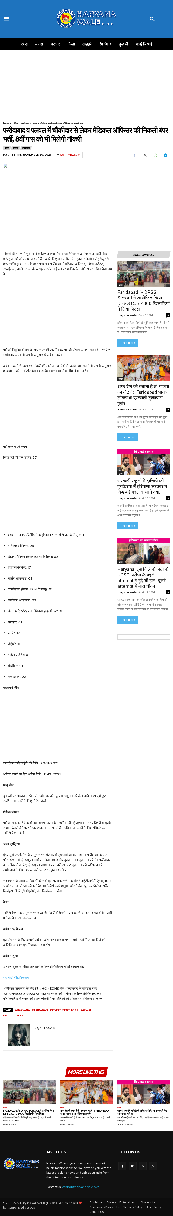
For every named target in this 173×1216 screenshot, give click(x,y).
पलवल (15, 148)
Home (7, 123)
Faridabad (40, 1010)
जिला (16, 123)
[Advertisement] (86, 83)
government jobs (64, 1010)
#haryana (22, 1010)
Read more (128, 343)
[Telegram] (165, 155)
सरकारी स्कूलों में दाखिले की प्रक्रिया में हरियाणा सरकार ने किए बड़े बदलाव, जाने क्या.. (142, 486)
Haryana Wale (127, 315)
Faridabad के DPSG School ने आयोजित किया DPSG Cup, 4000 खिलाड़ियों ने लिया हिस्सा (143, 301)
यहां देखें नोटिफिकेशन (16, 977)
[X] (144, 155)
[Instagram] (133, 1166)
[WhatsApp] (154, 155)
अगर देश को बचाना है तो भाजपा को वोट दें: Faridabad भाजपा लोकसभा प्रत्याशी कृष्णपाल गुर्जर (143, 395)
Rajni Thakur (69, 155)
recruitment (13, 1015)
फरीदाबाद (26, 148)
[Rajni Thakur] (19, 1035)
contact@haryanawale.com (80, 1187)
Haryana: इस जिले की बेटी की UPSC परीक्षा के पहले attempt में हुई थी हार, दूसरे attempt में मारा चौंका (143, 578)
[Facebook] (134, 155)
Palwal (86, 1010)
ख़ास (121, 284)
